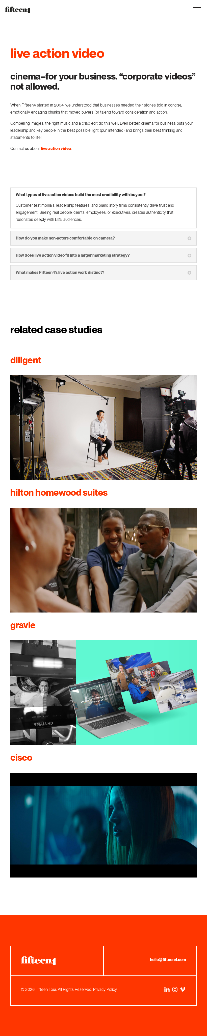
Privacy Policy (105, 989)
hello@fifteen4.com (168, 959)
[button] (195, 10)
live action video (56, 148)
